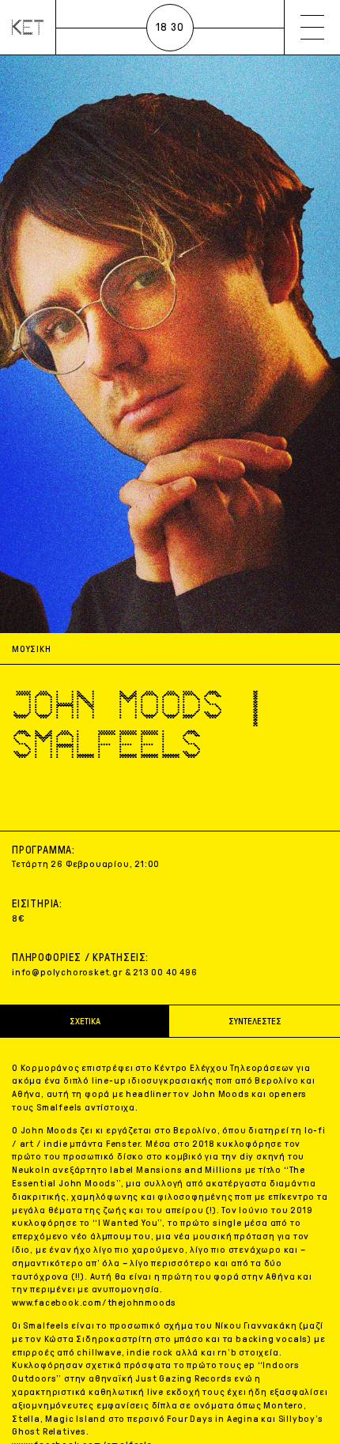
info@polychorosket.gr (67, 972)
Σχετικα (85, 1021)
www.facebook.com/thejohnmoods (94, 1302)
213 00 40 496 (165, 972)
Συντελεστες (255, 1021)
